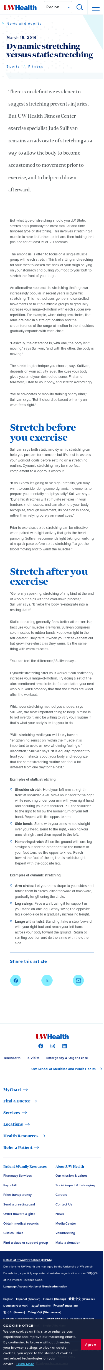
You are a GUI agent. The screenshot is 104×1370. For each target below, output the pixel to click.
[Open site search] (79, 7)
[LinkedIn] (64, 1045)
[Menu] (95, 7)
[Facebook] (40, 1045)
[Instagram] (52, 1045)
